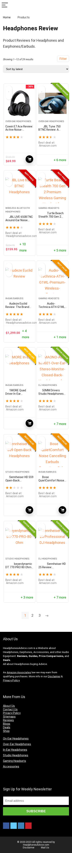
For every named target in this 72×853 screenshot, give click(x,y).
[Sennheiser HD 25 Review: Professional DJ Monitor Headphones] (52, 541)
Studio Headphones (17, 472)
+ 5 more (60, 250)
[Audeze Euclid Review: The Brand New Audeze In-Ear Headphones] (19, 280)
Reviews (8, 720)
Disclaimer (54, 676)
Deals (6, 727)
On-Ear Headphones (16, 738)
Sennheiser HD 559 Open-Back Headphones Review (19, 480)
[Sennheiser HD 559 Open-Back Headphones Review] (19, 454)
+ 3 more (27, 597)
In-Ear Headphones (15, 749)
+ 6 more (60, 160)
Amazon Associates (19, 672)
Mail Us (45, 847)
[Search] (66, 5)
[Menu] (5, 5)
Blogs (6, 723)
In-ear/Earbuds (14, 298)
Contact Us (10, 709)
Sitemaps (9, 716)
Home (7, 17)
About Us (9, 705)
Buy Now (29, 423)
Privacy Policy (11, 680)
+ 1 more (60, 337)
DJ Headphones (47, 385)
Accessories (11, 766)
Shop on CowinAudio (29, 159)
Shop (6, 731)
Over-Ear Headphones (18, 121)
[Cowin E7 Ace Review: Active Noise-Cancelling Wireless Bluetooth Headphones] (19, 103)
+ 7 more (60, 424)
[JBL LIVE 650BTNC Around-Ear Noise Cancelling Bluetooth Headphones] (19, 190)
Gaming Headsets (48, 208)
